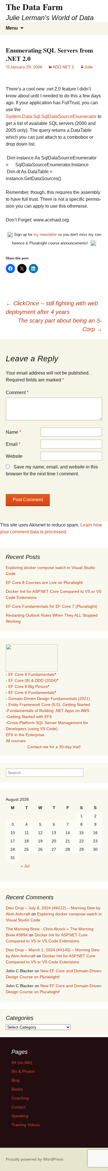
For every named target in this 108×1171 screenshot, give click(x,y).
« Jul (25, 866)
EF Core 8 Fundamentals (31, 674)
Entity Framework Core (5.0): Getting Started (49, 704)
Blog (16, 1080)
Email (13, 444)
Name (13, 432)
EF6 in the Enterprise (25, 734)
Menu (12, 28)
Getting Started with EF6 (29, 716)
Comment (17, 392)
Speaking (20, 1116)
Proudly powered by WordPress (34, 1159)
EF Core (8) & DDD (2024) (32, 680)
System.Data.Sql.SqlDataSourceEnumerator (51, 116)
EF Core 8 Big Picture (28, 686)
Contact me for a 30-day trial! (54, 746)
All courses (16, 740)
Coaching (20, 1098)
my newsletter (45, 234)
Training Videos (26, 1124)
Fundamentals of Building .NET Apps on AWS (48, 710)
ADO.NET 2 (63, 67)
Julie (88, 67)
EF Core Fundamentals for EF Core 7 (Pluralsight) (51, 606)
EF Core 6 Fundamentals (31, 692)
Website (14, 456)
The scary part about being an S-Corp (60, 324)
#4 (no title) (22, 1062)
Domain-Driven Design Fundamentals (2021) (49, 698)
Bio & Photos (23, 1071)
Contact (19, 1107)
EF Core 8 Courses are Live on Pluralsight (44, 582)
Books (17, 1089)
